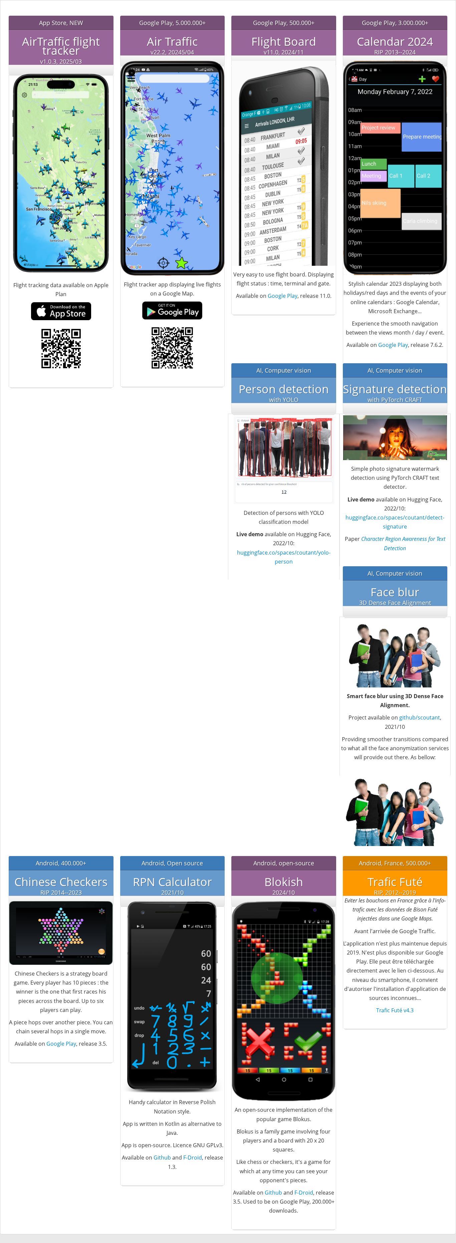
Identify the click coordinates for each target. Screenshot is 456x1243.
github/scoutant (419, 717)
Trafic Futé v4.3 (395, 1010)
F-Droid (192, 1157)
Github (162, 1157)
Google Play (282, 295)
